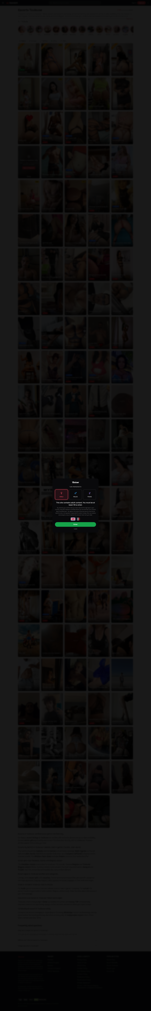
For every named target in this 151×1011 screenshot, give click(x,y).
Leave (75, 529)
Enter (76, 524)
